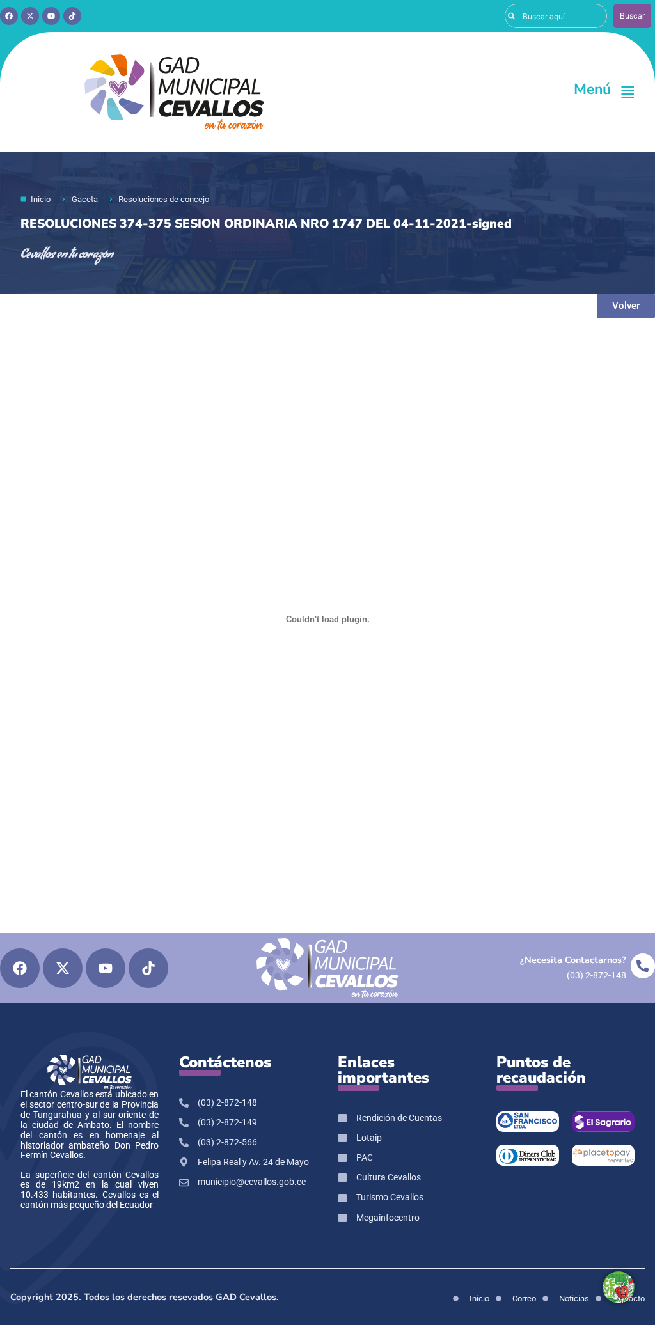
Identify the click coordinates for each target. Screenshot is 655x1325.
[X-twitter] (30, 16)
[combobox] (556, 16)
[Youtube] (51, 16)
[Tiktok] (72, 16)
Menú (592, 89)
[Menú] (627, 92)
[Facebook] (9, 16)
